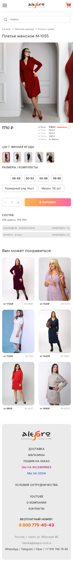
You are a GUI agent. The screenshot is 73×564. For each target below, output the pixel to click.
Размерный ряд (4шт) (19, 188)
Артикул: (12, 235)
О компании (36, 502)
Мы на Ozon (36, 473)
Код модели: (19, 228)
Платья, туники (46, 29)
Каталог (6, 29)
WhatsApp (11, 549)
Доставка (36, 449)
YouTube (36, 496)
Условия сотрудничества (36, 485)
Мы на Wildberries (36, 467)
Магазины (36, 455)
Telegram (27, 549)
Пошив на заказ (36, 461)
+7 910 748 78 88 (56, 549)
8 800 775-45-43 (36, 525)
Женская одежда (24, 29)
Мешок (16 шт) (51, 188)
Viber (39, 549)
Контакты (36, 508)
